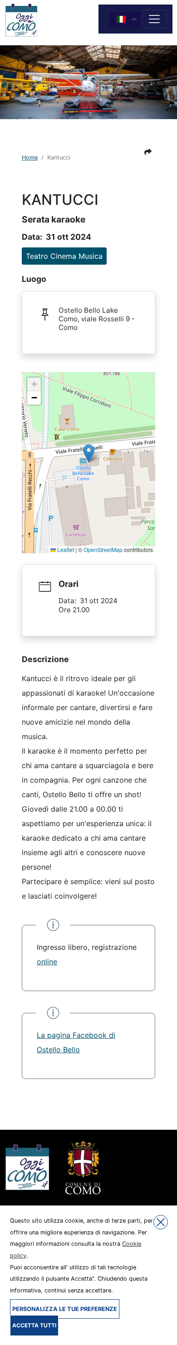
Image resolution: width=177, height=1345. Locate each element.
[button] (148, 151)
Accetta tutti (34, 1325)
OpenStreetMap (103, 549)
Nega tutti (160, 1222)
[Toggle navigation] (154, 19)
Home (30, 157)
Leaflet (65, 549)
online (47, 961)
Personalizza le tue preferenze (64, 1309)
